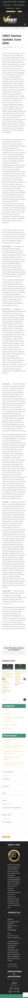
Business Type (7, 815)
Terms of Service (12, 966)
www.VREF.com (16, 938)
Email (4, 793)
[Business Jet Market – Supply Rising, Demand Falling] (20, 665)
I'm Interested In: (8, 772)
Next (22, 28)
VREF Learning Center (10, 725)
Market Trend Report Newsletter (13, 717)
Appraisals (6, 710)
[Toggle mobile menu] (25, 24)
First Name (6, 779)
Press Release (7, 721)
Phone (4, 800)
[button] (3, 679)
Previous (17, 28)
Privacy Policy (11, 964)
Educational (7, 713)
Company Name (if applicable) (11, 807)
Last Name (5, 786)
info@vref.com (21, 1)
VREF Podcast (7, 728)
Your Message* (7, 822)
